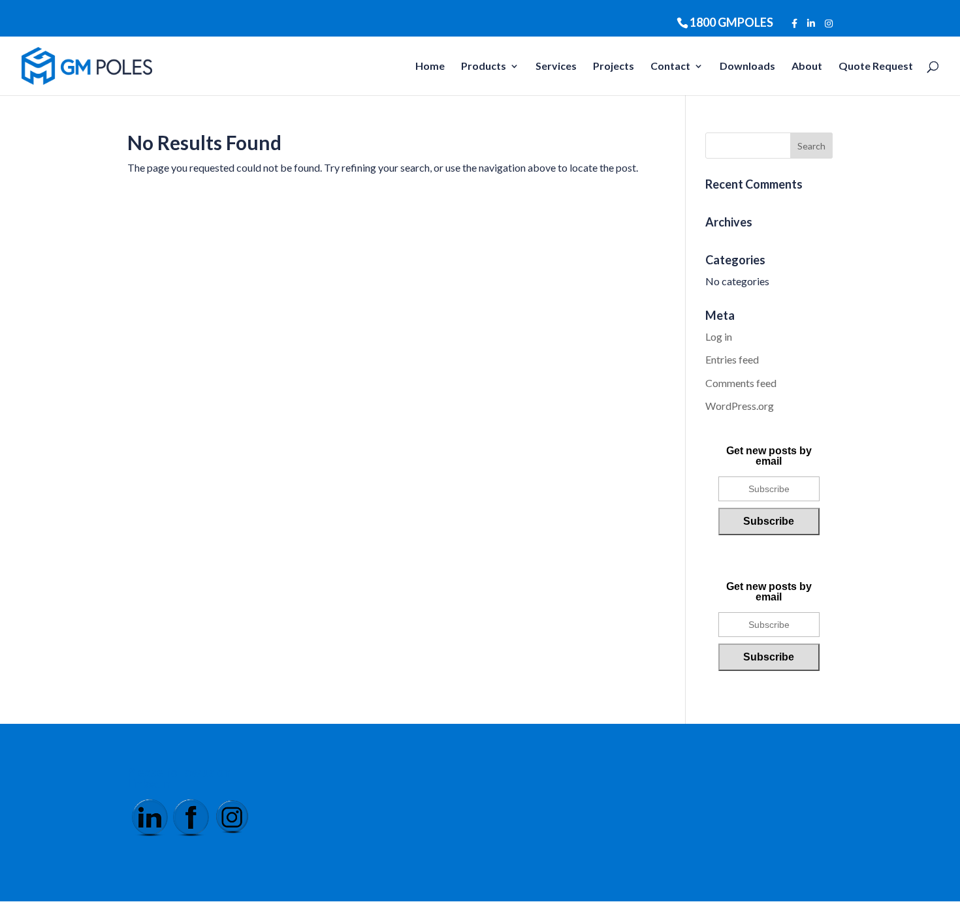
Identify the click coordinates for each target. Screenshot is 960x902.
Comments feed (740, 383)
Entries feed (732, 359)
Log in (718, 336)
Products (483, 66)
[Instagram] (829, 23)
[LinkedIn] (811, 23)
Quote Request (876, 66)
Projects (613, 66)
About (807, 66)
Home (430, 66)
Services (556, 66)
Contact (670, 66)
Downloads (747, 66)
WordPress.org (739, 405)
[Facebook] (794, 23)
